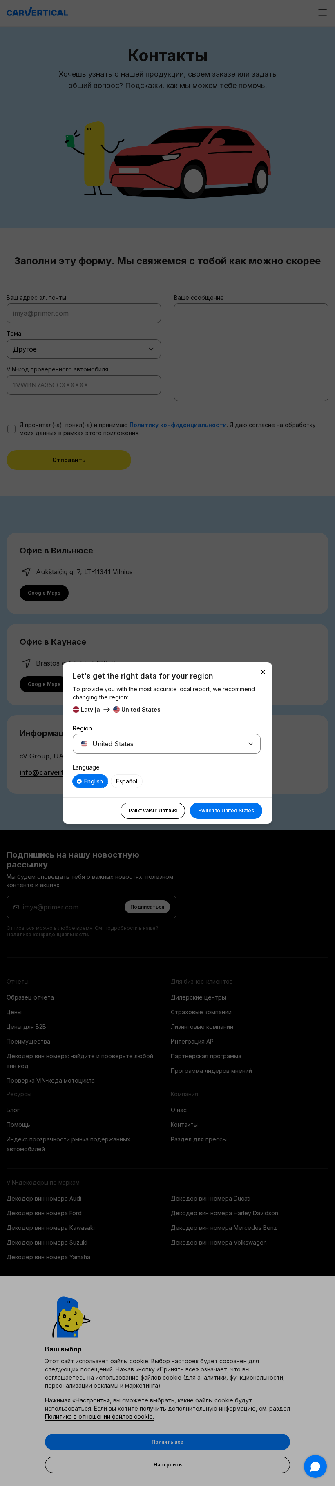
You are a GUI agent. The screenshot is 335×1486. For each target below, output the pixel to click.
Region (82, 728)
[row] (90, 781)
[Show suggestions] (250, 743)
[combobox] (157, 744)
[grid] (167, 781)
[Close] (263, 672)
